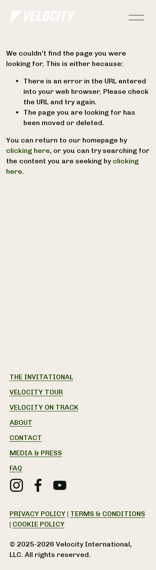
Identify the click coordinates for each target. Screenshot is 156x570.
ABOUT (21, 422)
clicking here (28, 150)
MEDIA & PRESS (36, 453)
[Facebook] (38, 485)
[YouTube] (60, 485)
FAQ (16, 468)
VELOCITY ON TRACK (44, 407)
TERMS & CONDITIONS (107, 514)
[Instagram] (16, 485)
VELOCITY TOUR (36, 392)
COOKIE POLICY (39, 524)
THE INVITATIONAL (41, 377)
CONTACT (26, 438)
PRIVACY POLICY (37, 514)
